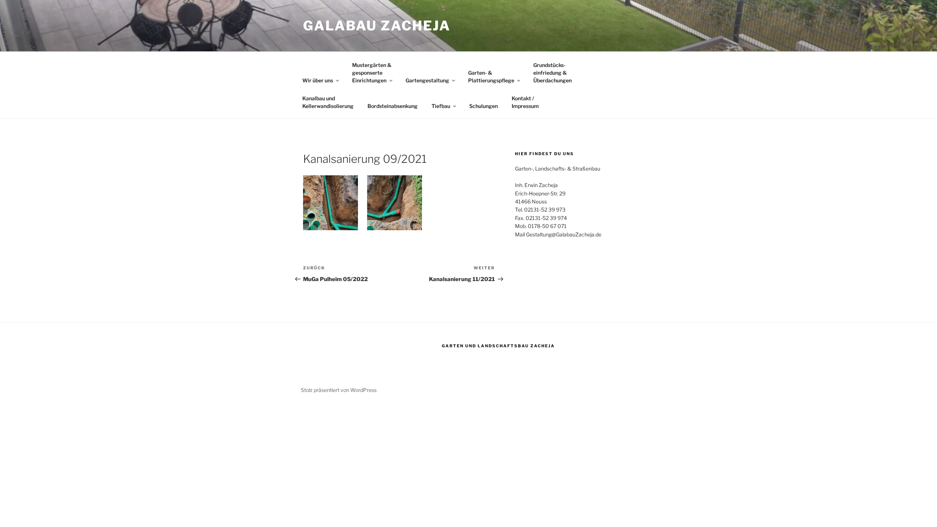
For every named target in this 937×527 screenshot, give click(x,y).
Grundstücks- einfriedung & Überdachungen (552, 72)
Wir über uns (317, 80)
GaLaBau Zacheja (377, 26)
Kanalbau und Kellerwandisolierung (328, 102)
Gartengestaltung (427, 80)
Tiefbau (441, 106)
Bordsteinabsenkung (392, 106)
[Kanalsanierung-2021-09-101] (394, 202)
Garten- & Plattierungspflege (491, 76)
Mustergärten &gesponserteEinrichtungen (371, 72)
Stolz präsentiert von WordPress (339, 390)
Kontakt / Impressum (525, 102)
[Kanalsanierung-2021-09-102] (330, 202)
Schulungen (483, 106)
